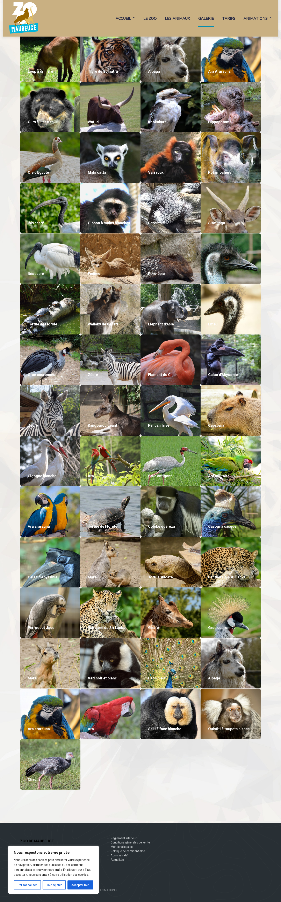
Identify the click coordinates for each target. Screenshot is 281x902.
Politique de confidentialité (128, 851)
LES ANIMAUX (177, 18)
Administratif (119, 855)
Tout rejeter (54, 885)
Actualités (117, 859)
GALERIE (206, 18)
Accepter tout (80, 885)
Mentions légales (122, 846)
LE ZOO (150, 18)
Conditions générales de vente (130, 842)
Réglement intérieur (124, 838)
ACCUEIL (123, 18)
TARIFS (228, 18)
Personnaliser (27, 885)
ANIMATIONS (256, 18)
